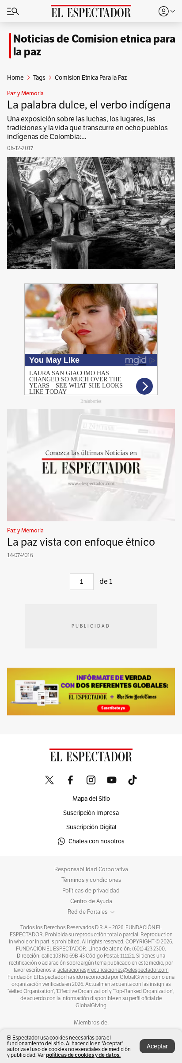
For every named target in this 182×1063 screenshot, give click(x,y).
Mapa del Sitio (91, 799)
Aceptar (157, 1046)
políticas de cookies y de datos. (83, 1054)
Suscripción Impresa (91, 813)
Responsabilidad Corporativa (91, 869)
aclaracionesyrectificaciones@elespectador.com (113, 970)
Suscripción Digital (91, 827)
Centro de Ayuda (91, 901)
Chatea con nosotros (96, 841)
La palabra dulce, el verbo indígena (89, 105)
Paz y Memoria (25, 93)
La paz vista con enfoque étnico (81, 542)
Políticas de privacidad (91, 891)
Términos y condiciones (91, 880)
